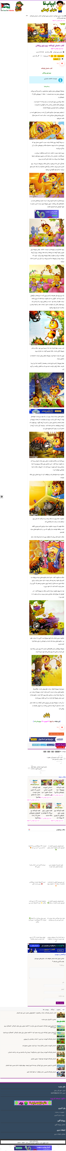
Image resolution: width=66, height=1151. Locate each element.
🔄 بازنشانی (57, 59)
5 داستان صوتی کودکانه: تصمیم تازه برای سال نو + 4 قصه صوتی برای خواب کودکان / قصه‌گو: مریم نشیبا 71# (30, 1026)
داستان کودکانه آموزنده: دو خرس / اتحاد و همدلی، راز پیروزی (40, 1039)
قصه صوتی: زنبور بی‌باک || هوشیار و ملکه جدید (46, 813)
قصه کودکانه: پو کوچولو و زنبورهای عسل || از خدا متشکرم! (34, 814)
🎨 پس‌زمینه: (46, 56)
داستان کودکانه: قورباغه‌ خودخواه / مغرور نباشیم (43, 1059)
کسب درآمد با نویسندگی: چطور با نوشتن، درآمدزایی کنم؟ (54, 757)
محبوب (58, 1010)
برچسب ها (46, 1010)
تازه (63, 1010)
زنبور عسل (57, 751)
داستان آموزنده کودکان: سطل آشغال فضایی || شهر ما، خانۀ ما (39, 767)
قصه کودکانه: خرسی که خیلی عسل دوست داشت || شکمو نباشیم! (35, 792)
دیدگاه (62, 965)
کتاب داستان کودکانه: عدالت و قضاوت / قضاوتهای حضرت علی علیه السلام (36, 1013)
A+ (55, 56)
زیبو (52, 751)
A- (51, 56)
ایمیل (62, 989)
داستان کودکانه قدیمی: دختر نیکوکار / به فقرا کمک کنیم (41, 1072)
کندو (45, 751)
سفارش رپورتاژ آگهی (60, 1125)
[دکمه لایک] (62, 63)
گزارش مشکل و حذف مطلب (56, 734)
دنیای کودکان (57, 16)
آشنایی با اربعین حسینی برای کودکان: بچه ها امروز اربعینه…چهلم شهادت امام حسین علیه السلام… (30, 1065)
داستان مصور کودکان (47, 16)
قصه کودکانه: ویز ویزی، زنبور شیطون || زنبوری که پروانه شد (59, 814)
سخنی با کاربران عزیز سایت (49, 1019)
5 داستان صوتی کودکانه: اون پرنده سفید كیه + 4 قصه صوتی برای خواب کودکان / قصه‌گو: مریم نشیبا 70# (29, 1033)
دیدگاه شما (47, 52)
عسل (49, 751)
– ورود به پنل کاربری (59, 1115)
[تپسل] (35, 211)
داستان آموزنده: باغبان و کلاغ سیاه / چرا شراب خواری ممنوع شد (39, 1046)
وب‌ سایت (61, 996)
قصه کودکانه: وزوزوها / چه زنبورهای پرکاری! (59, 790)
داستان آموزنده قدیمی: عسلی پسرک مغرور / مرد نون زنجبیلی (47, 791)
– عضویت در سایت (60, 1112)
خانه (63, 16)
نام (63, 982)
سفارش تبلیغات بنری (59, 1134)
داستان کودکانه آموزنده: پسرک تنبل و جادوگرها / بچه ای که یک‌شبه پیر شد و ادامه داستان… (32, 1052)
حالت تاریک (60, 56)
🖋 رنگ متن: (36, 56)
